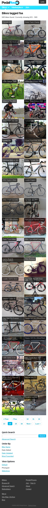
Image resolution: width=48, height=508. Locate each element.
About (28, 486)
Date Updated (7, 453)
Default (4, 465)
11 (33, 419)
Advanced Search (9, 439)
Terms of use (32, 505)
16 (22, 424)
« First (5, 419)
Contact (28, 489)
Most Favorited (8, 456)
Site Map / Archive (8, 497)
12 (39, 419)
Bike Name (6, 447)
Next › (29, 424)
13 (4, 424)
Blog (3, 500)
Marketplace (17, 7)
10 (28, 419)
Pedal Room (11, 2)
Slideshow (6, 471)
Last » (37, 424)
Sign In (32, 483)
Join (27, 7)
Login (42, 2)
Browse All (5, 483)
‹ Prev (14, 419)
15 (16, 424)
